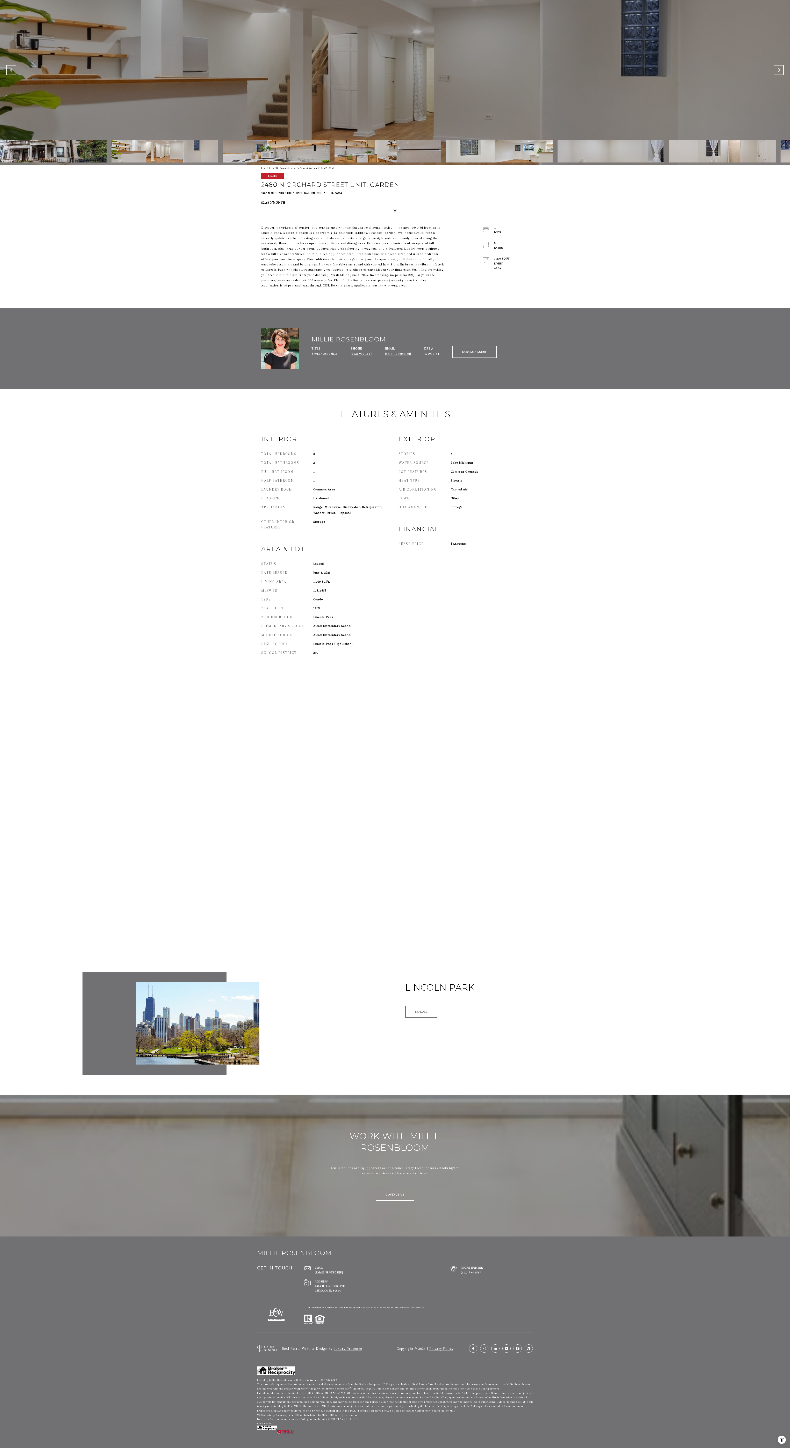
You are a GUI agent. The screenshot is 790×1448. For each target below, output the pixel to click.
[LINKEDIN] (495, 1348)
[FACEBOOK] (473, 1348)
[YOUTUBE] (506, 1348)
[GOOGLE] (518, 1348)
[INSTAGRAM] (484, 1348)
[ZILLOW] (529, 1348)
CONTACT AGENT (474, 351)
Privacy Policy (441, 1348)
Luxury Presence (348, 1348)
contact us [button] (395, 1194)
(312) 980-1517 (361, 353)
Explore (421, 1011)
